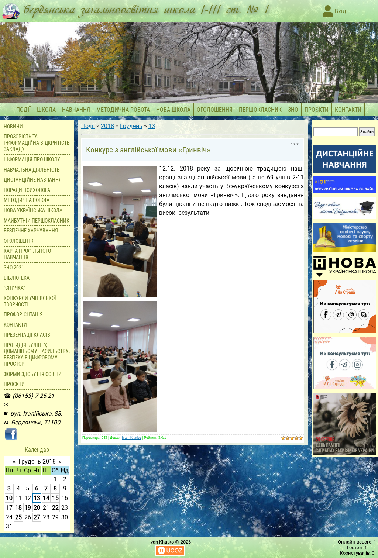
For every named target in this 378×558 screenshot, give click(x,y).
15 (55, 498)
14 (46, 498)
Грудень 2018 (37, 461)
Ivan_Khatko (131, 438)
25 (18, 517)
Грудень (131, 126)
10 (9, 498)
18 (18, 507)
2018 (107, 126)
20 (37, 507)
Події (88, 126)
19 (27, 507)
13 (37, 498)
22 (55, 507)
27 (37, 517)
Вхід (339, 11)
